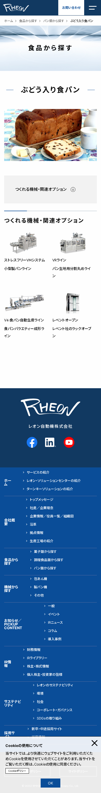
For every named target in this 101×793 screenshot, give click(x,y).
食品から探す (28, 21)
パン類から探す (53, 21)
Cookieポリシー (17, 770)
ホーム (8, 21)
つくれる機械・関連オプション (41, 189)
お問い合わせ (71, 8)
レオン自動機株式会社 (50, 426)
